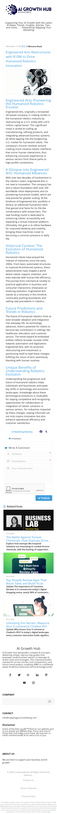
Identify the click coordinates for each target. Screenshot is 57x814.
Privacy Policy (28, 796)
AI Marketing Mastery (22, 431)
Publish (45, 498)
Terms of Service (28, 788)
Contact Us (28, 780)
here (48, 812)
